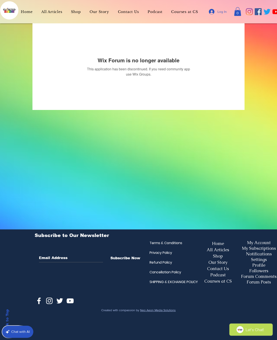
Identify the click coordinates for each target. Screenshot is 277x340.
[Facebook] (258, 11)
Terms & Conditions (160, 242)
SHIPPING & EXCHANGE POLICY (160, 281)
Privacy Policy (160, 252)
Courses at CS (218, 281)
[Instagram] (249, 11)
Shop (218, 256)
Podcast (218, 275)
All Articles (218, 250)
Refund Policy (160, 262)
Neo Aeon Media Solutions (158, 310)
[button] (237, 11)
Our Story (217, 262)
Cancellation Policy (160, 272)
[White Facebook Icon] (39, 300)
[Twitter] (267, 11)
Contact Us (218, 268)
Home (218, 243)
